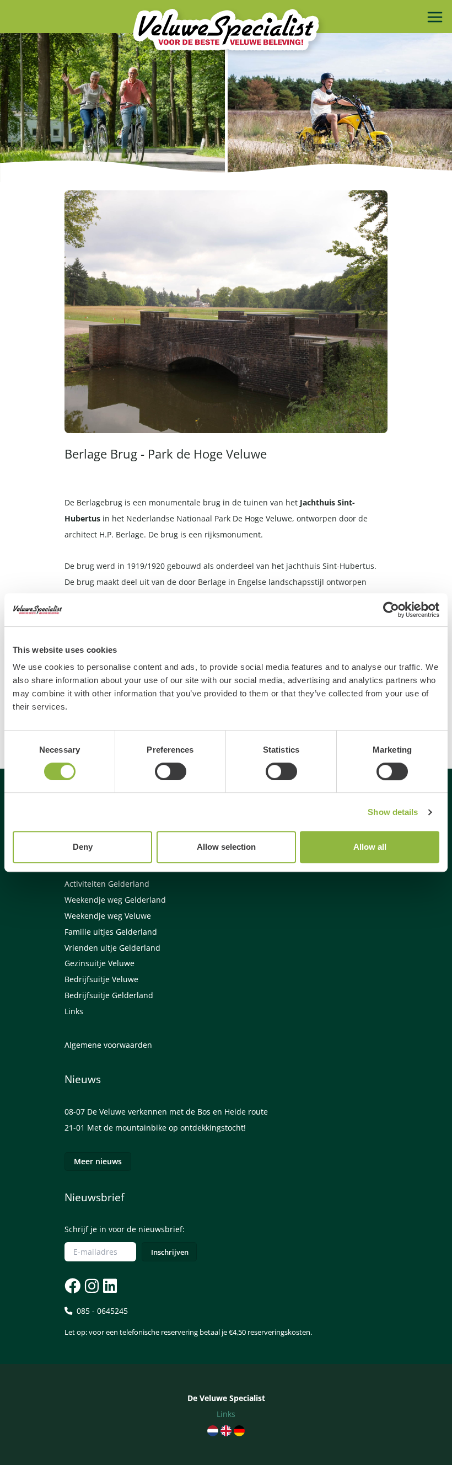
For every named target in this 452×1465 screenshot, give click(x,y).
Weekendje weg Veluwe (107, 915)
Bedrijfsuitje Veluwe (101, 979)
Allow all (369, 846)
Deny (83, 846)
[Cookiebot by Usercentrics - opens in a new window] (391, 609)
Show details (393, 812)
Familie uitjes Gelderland (110, 931)
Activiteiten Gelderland (106, 883)
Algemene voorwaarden (108, 1045)
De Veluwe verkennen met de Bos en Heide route (177, 1111)
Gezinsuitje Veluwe (99, 963)
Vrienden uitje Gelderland (112, 947)
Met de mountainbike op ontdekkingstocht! (166, 1127)
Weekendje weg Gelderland (115, 899)
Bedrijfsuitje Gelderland (108, 995)
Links (73, 1011)
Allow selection (226, 846)
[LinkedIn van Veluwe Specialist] (109, 1286)
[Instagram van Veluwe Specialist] (91, 1286)
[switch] (170, 771)
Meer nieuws (98, 1161)
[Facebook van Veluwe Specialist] (72, 1286)
